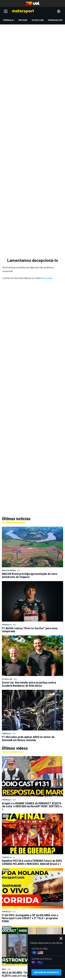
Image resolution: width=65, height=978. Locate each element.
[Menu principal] (5, 11)
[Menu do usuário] (59, 11)
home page (46, 277)
